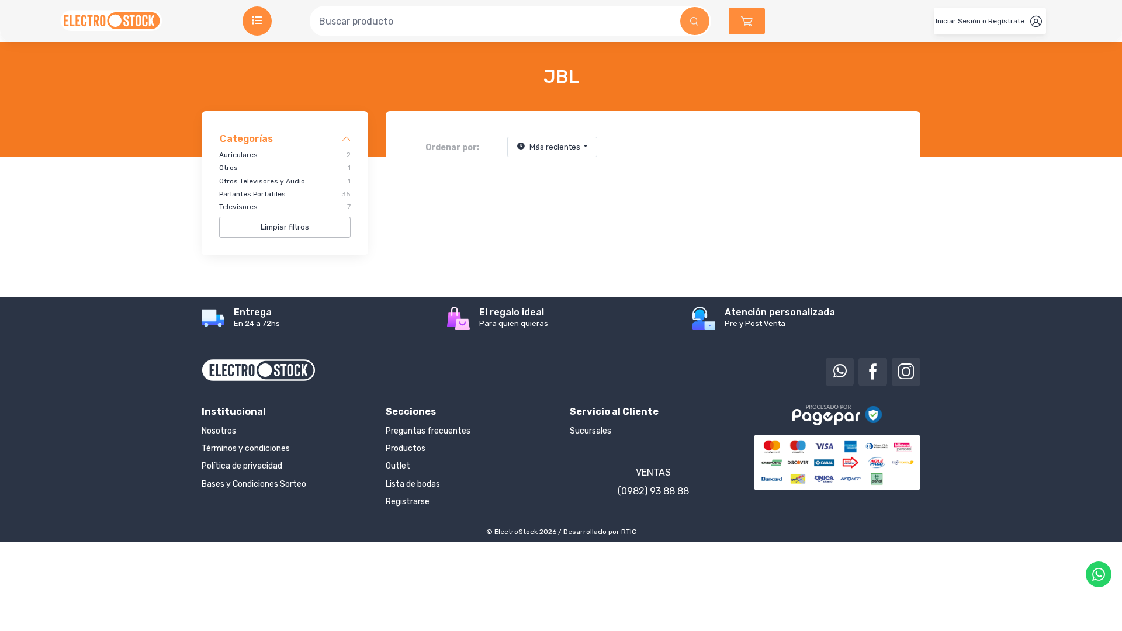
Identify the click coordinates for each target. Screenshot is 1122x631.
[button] (747, 21)
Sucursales (590, 431)
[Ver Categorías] (257, 21)
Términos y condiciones (246, 448)
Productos (405, 448)
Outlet (398, 466)
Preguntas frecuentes (428, 431)
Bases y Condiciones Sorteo (254, 484)
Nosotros (219, 431)
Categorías (246, 138)
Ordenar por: (452, 147)
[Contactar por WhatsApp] (1098, 574)
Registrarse (408, 502)
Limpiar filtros (285, 227)
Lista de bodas (413, 484)
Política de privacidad (242, 466)
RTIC (628, 532)
